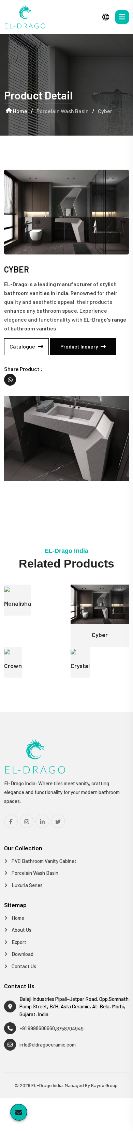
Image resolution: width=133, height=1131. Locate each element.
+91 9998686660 (37, 1028)
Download (22, 954)
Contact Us (23, 966)
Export (18, 942)
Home (19, 111)
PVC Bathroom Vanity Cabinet (43, 861)
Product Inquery (79, 346)
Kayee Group (104, 1085)
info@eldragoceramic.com (47, 1044)
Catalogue (23, 346)
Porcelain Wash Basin (34, 873)
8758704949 (70, 1028)
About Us (21, 930)
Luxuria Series (27, 885)
